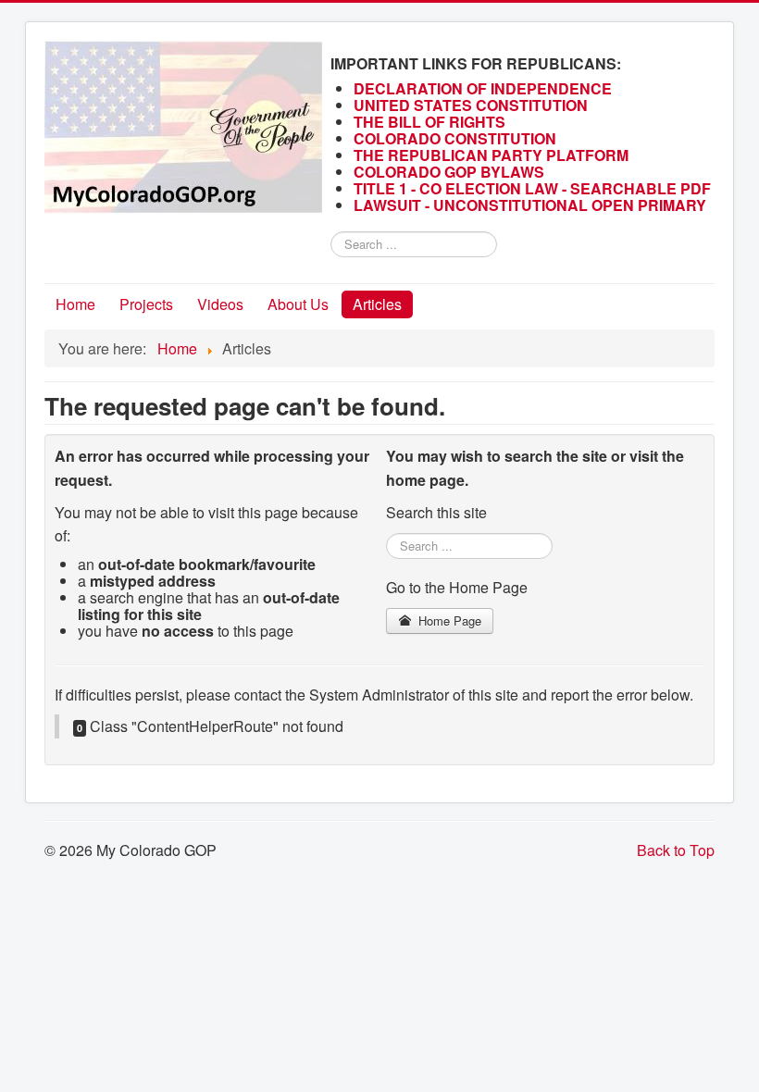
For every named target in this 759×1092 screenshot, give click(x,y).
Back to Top (676, 850)
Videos (220, 304)
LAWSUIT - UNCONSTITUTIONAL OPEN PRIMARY (532, 205)
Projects (146, 304)
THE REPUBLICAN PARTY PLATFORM (491, 155)
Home (75, 304)
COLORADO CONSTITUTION (455, 138)
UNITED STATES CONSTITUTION (471, 105)
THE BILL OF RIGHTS (429, 121)
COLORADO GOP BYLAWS (449, 171)
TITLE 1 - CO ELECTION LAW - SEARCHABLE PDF (534, 188)
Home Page (448, 620)
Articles (377, 304)
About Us (298, 304)
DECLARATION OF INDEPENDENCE (483, 88)
